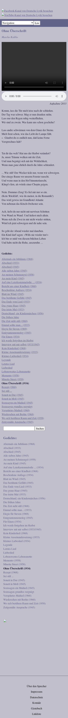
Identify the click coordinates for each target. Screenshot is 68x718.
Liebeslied (7, 367)
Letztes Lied (8, 363)
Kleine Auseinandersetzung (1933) (20, 352)
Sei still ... (7, 391)
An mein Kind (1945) (13, 278)
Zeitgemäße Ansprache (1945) (17, 422)
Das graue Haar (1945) (14, 305)
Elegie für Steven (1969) (14, 328)
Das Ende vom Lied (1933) (16, 301)
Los (37, 23)
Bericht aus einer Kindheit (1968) (19, 286)
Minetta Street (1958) (13, 379)
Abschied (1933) (10, 262)
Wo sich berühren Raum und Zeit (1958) (23, 418)
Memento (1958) (10, 375)
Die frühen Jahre (10, 317)
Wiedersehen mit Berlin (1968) (18, 414)
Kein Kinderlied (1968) (14, 348)
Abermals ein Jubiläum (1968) (17, 259)
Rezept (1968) (9, 387)
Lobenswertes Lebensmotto (16, 371)
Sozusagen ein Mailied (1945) (17, 402)
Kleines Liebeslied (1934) (15, 356)
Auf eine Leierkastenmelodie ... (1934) (22, 282)
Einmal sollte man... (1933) (16, 325)
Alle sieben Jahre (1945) (14, 270)
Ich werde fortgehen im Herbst (17, 340)
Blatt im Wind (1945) (13, 294)
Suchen (40, 428)
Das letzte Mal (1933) (13, 309)
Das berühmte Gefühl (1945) (17, 297)
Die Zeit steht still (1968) (15, 321)
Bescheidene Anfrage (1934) (17, 290)
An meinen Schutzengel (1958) (18, 274)
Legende (6, 359)
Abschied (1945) (10, 266)
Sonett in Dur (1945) (12, 394)
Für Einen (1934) (11, 336)
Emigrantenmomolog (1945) (16, 332)
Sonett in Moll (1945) (13, 398)
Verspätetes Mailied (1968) (16, 410)
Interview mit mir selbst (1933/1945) (21, 344)
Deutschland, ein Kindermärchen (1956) (23, 313)
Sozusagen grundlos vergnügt (17, 406)
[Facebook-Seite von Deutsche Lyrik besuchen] (27, 10)
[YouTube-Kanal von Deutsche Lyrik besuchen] (27, 14)
